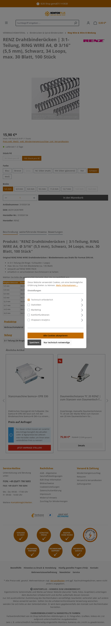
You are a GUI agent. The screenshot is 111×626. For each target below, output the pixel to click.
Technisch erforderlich (42, 299)
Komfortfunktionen (40, 314)
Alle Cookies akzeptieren (55, 335)
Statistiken (36, 304)
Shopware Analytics (40, 319)
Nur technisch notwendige (57, 342)
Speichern (34, 342)
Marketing (36, 309)
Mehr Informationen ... (67, 285)
